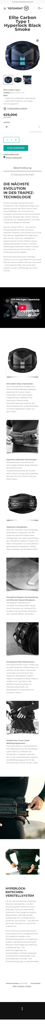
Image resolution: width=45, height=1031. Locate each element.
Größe (6, 122)
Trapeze (28, 986)
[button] (37, 40)
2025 (14, 986)
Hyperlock (21, 986)
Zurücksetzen (35, 132)
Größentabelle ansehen (17, 108)
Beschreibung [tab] (23, 167)
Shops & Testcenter (14, 157)
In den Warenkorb (15, 148)
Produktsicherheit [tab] (22, 174)
